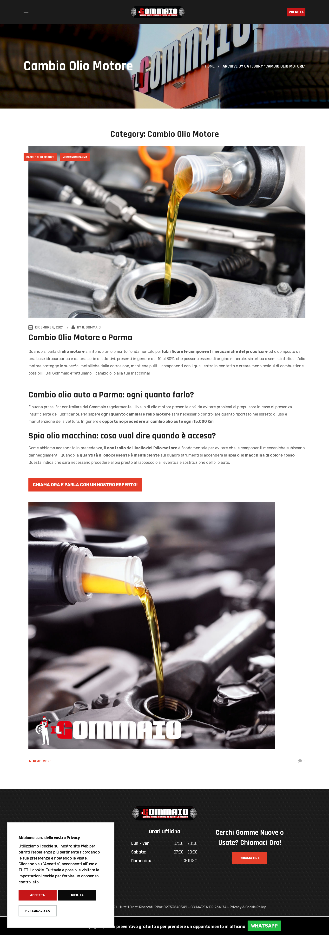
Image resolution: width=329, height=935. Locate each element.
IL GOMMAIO (91, 327)
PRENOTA (296, 12)
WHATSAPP (264, 926)
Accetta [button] (37, 895)
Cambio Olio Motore (40, 157)
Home (210, 66)
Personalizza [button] (37, 911)
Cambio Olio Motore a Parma (80, 337)
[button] (249, 858)
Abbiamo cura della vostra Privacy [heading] (49, 837)
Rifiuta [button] (77, 895)
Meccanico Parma (74, 157)
